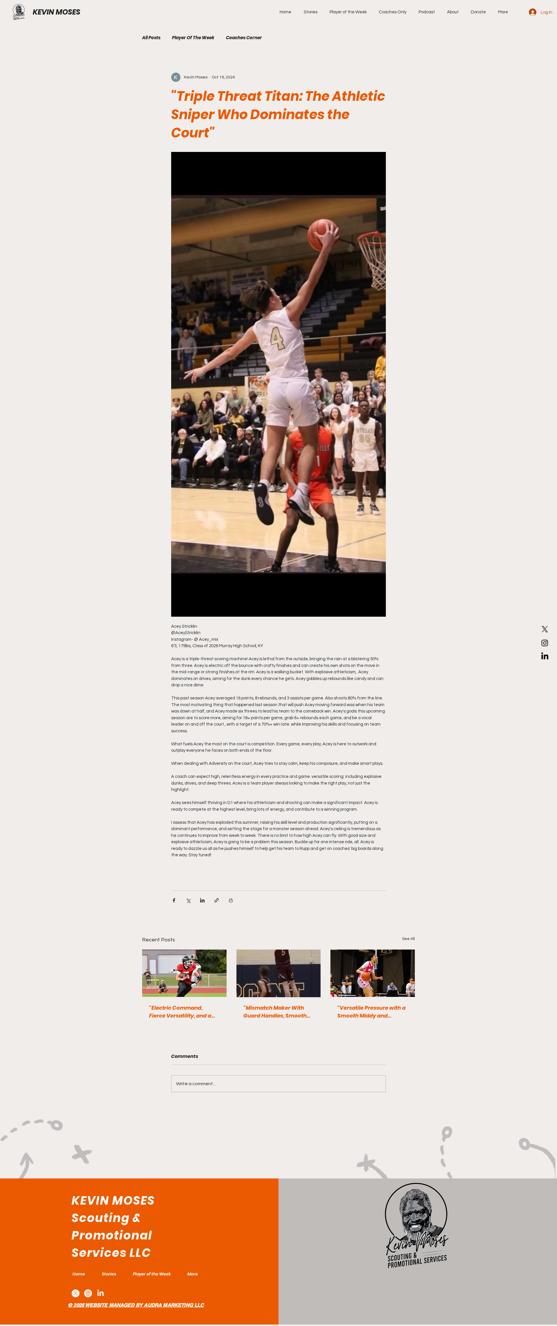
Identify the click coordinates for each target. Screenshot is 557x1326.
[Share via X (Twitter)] (188, 900)
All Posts (151, 37)
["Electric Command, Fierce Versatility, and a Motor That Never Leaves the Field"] (184, 973)
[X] (544, 629)
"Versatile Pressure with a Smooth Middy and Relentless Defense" (371, 1012)
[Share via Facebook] (174, 900)
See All (408, 939)
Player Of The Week (193, 37)
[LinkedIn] (544, 656)
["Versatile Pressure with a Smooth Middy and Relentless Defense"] (372, 973)
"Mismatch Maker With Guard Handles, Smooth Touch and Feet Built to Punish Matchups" (275, 1012)
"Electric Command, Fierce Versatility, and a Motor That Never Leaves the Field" (182, 1012)
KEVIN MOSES (56, 12)
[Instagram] (544, 642)
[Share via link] (216, 900)
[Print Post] (231, 900)
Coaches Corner (244, 37)
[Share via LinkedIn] (202, 900)
